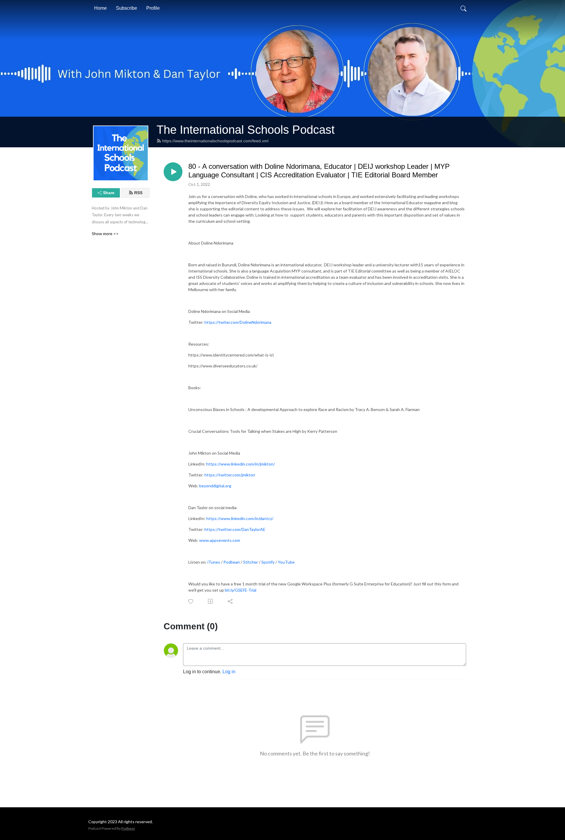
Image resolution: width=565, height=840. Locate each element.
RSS (138, 192)
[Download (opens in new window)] (210, 601)
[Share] (230, 601)
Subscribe (126, 8)
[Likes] (191, 601)
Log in (228, 671)
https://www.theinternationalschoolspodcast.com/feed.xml (215, 140)
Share (108, 192)
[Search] (463, 8)
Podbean (128, 828)
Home (100, 8)
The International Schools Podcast (246, 129)
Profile (153, 8)
